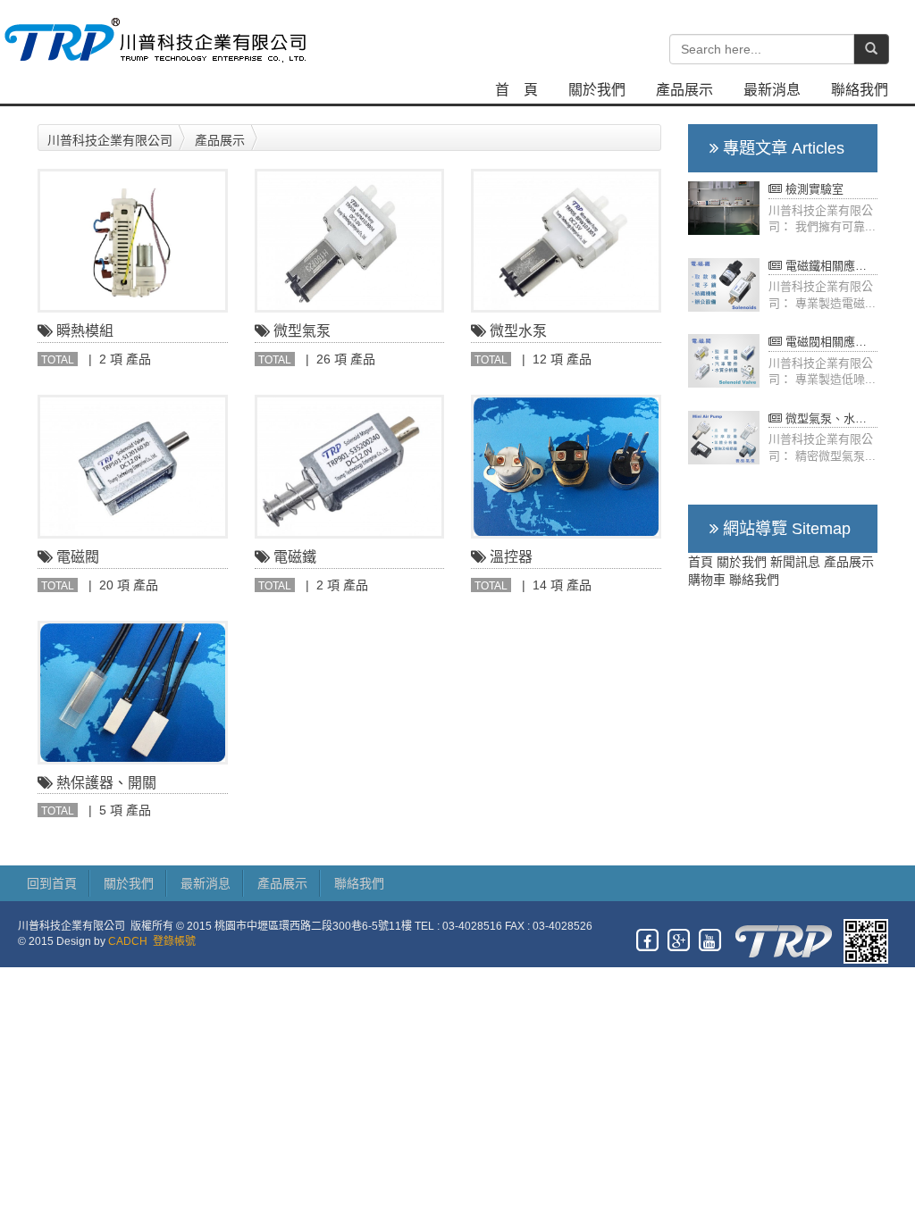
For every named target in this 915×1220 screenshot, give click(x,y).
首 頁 (516, 89)
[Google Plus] (679, 940)
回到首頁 (52, 883)
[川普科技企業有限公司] (153, 38)
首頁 (700, 562)
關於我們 (596, 89)
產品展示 (684, 89)
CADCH (127, 941)
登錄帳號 (174, 941)
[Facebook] (648, 940)
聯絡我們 (859, 89)
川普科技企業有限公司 (109, 140)
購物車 (707, 579)
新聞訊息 (795, 562)
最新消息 (772, 89)
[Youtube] (710, 940)
